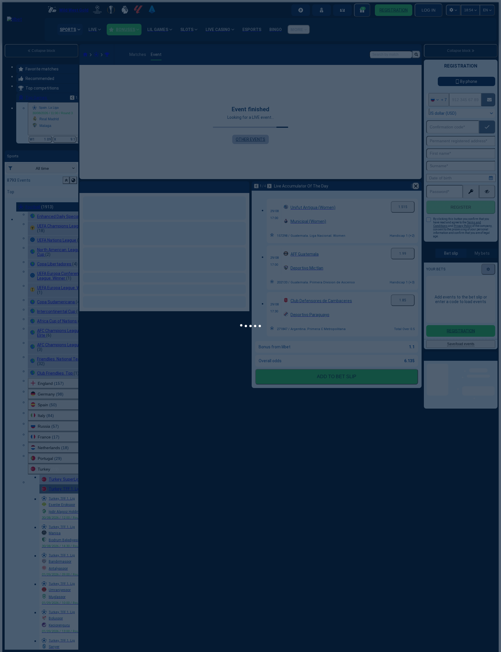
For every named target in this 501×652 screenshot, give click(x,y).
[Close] (350, 309)
